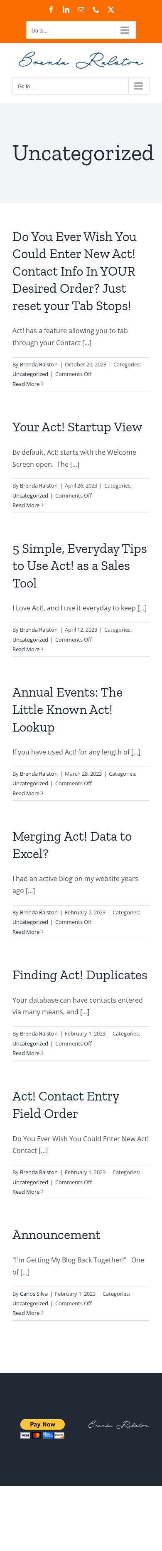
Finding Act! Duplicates (79, 975)
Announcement (56, 1234)
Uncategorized (30, 374)
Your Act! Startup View (77, 427)
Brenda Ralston (39, 364)
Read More (25, 384)
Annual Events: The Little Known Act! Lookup (67, 709)
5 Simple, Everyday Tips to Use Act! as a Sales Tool (79, 565)
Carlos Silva (34, 1293)
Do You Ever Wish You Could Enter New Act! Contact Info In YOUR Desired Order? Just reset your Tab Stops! (74, 271)
